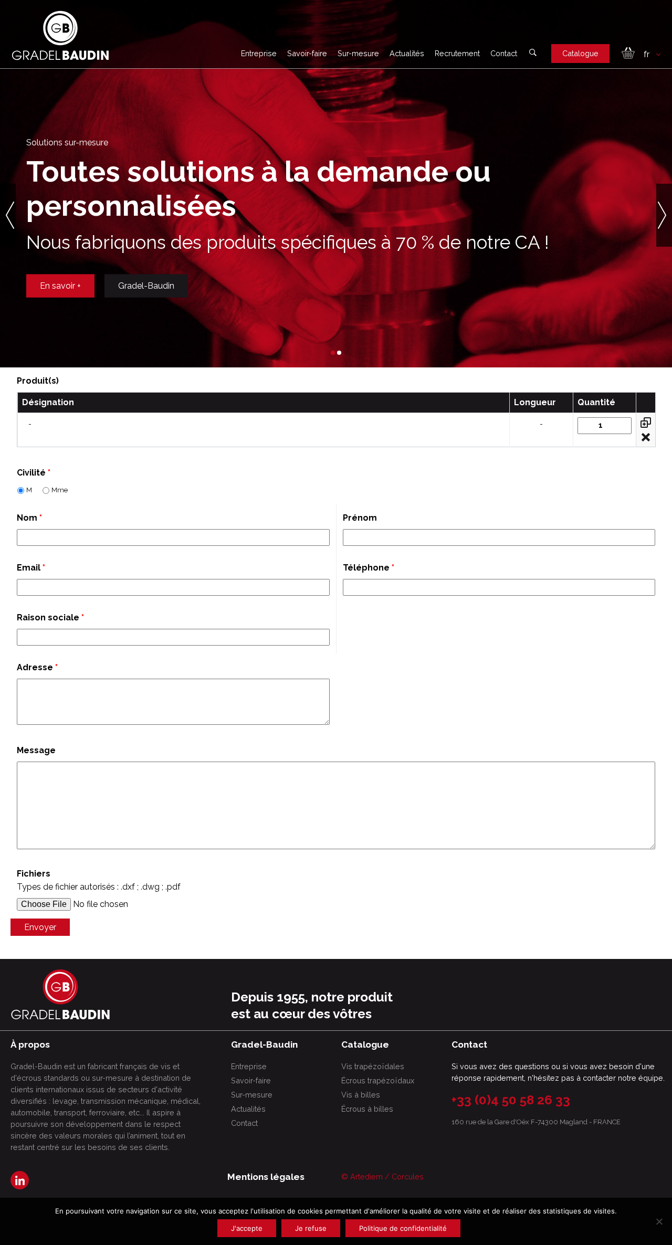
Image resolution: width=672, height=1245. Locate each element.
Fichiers (33, 874)
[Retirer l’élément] (645, 437)
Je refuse (311, 1228)
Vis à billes (360, 1094)
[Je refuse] (659, 1221)
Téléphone (368, 568)
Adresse (37, 667)
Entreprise (259, 53)
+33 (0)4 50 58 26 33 (511, 1099)
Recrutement (457, 53)
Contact (503, 53)
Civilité (33, 473)
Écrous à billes (367, 1108)
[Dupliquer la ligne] (645, 422)
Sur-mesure (358, 53)
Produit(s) (38, 381)
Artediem (366, 1176)
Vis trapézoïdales (372, 1066)
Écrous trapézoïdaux (377, 1080)
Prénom (360, 518)
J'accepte (246, 1228)
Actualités (407, 53)
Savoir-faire (307, 53)
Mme (59, 490)
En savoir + (60, 296)
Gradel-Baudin (146, 296)
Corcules (408, 1176)
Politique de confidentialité (403, 1228)
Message (36, 750)
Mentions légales (265, 1177)
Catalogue (580, 53)
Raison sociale (50, 617)
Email (31, 568)
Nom (29, 518)
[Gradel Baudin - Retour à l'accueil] (60, 35)
